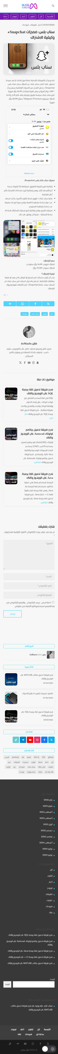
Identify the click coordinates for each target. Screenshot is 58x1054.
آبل (51, 869)
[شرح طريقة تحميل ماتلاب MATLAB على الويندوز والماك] (11, 680)
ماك (50, 912)
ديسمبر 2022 (46, 830)
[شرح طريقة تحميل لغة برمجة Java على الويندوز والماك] (11, 478)
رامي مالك (41, 767)
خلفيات (50, 767)
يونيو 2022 (47, 854)
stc (23, 757)
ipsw (29, 757)
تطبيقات (33, 24)
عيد (14, 767)
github (50, 757)
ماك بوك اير (49, 772)
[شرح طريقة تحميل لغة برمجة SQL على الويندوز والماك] (11, 394)
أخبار (40, 24)
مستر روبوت (31, 772)
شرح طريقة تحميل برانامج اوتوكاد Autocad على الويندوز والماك (37, 433)
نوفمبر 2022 (46, 836)
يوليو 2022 (47, 848)
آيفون (49, 875)
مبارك (40, 772)
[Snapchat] (38, 363)
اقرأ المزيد (37, 462)
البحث (52, 979)
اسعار (40, 762)
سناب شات (35, 314)
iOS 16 (36, 757)
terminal (15, 757)
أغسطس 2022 (45, 842)
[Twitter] (20, 363)
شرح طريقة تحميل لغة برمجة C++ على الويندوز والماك (30, 957)
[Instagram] (33, 363)
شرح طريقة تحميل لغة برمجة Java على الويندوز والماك (37, 476)
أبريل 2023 (47, 824)
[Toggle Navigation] (5, 6)
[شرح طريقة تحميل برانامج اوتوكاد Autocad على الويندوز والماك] (11, 434)
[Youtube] (29, 363)
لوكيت (8, 767)
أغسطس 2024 (46, 811)
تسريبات (25, 762)
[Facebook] (25, 363)
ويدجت (21, 772)
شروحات (25, 24)
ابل (52, 762)
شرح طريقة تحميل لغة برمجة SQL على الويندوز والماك (37, 391)
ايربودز (49, 888)
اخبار (52, 314)
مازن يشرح (25, 1049)
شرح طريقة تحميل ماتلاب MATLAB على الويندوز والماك (36, 676)
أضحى (7, 757)
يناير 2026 (48, 799)
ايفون (45, 314)
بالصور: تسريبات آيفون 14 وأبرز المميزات (37, 693)
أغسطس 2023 (46, 818)
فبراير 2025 (47, 805)
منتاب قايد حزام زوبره (43, 1005)
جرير (9, 762)
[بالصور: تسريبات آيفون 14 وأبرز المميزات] (11, 698)
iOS (43, 757)
